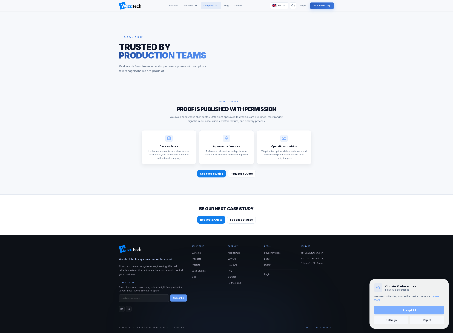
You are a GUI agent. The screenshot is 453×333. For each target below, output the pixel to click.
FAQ (230, 271)
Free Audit (322, 5)
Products (196, 259)
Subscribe (178, 298)
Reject (427, 320)
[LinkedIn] (122, 309)
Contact (238, 5)
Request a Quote (242, 173)
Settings (391, 320)
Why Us (232, 259)
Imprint (267, 265)
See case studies (211, 173)
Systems (173, 5)
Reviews (232, 265)
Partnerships (234, 283)
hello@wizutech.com (312, 253)
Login (303, 5)
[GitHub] (129, 309)
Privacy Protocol (272, 253)
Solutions (191, 5)
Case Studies (199, 271)
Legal (267, 259)
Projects (196, 265)
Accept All (409, 310)
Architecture (234, 253)
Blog (226, 5)
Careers (232, 277)
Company (211, 5)
